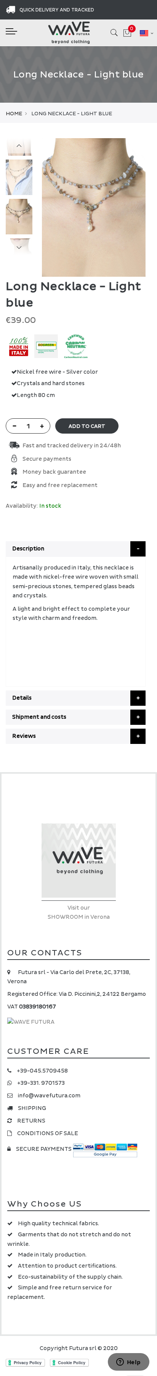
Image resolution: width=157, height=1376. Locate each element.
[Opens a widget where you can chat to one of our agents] (128, 1362)
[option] (19, 216)
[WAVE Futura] (68, 32)
